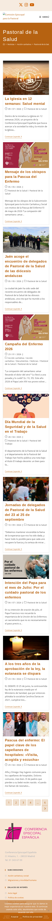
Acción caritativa (16, 358)
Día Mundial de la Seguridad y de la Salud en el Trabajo (25, 426)
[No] (48, 910)
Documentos (22, 361)
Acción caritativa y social (18, 875)
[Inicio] (4, 44)
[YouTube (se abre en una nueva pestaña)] (31, 5)
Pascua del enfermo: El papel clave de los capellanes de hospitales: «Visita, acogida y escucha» (25, 749)
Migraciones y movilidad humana (22, 880)
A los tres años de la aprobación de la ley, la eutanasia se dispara (25, 668)
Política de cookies (16, 897)
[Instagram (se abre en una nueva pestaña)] (26, 5)
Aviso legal (12, 893)
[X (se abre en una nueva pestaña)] (21, 5)
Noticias (34, 361)
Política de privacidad (32, 917)
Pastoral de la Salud (42, 44)
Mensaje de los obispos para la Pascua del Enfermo (25, 176)
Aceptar (14, 917)
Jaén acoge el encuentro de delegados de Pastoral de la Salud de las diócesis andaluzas (26, 266)
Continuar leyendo (13, 137)
